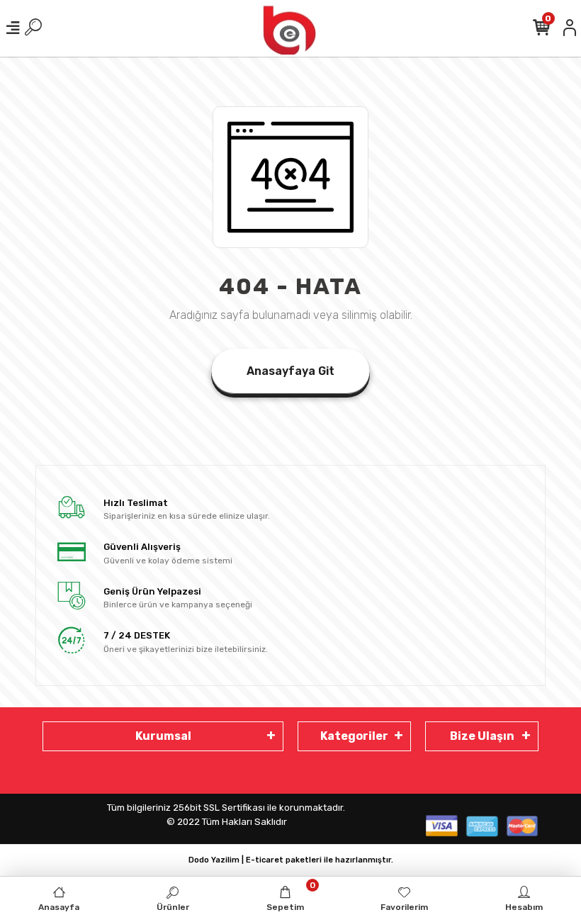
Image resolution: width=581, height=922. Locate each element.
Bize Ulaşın (482, 736)
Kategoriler (354, 736)
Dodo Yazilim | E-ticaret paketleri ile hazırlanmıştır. (290, 860)
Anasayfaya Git (290, 371)
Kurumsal (163, 736)
